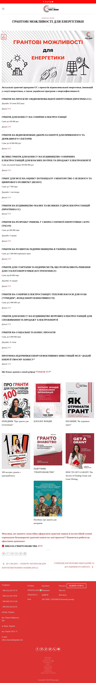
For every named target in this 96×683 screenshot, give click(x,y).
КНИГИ (45, 595)
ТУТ (9, 109)
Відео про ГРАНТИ (48, 673)
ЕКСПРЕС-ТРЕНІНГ (50, 599)
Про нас (62, 590)
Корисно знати (48, 18)
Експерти (45, 586)
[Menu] (3, 9)
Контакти (62, 595)
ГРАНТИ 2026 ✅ (35, 590)
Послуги (62, 586)
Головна (31, 586)
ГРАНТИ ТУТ (43, 372)
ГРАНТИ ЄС (33, 595)
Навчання (46, 590)
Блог (29, 599)
